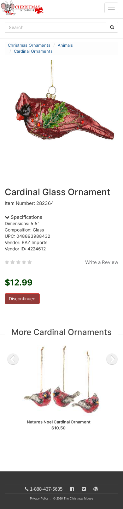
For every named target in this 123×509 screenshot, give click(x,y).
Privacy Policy (39, 498)
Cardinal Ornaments (33, 51)
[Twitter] (84, 489)
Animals (65, 45)
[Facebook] (72, 489)
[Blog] (95, 489)
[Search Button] (112, 27)
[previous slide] (13, 359)
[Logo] (24, 8)
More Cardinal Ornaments (61, 332)
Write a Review (101, 262)
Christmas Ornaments (29, 45)
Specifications (25, 217)
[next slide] (112, 359)
